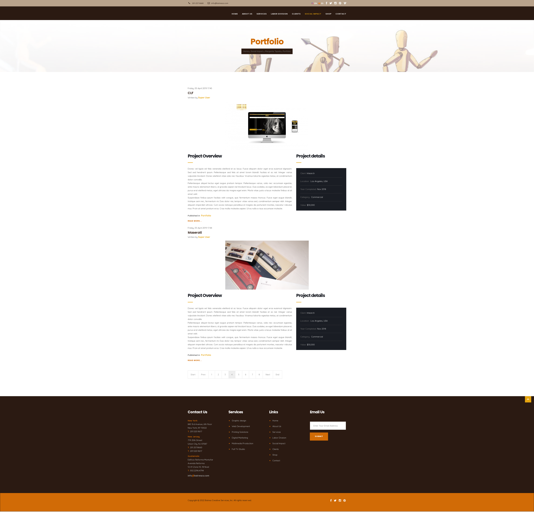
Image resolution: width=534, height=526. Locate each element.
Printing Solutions (240, 432)
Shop (328, 14)
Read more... (195, 221)
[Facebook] (326, 3)
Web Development (241, 426)
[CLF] (267, 125)
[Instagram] (335, 3)
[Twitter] (331, 3)
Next (268, 374)
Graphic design (239, 420)
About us (247, 14)
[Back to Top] (528, 399)
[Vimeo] (344, 3)
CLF (190, 93)
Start (193, 374)
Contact (341, 14)
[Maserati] (267, 264)
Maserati (195, 232)
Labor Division (279, 14)
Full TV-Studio (238, 449)
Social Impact (313, 14)
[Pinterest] (340, 3)
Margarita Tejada (273, 51)
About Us (276, 426)
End (277, 374)
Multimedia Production (242, 443)
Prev (203, 374)
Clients (296, 14)
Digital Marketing (240, 437)
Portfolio (206, 215)
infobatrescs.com (198, 475)
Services (262, 14)
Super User (204, 97)
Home (235, 14)
